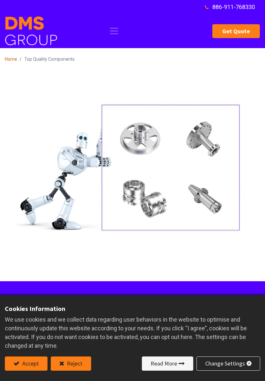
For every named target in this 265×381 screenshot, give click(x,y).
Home (11, 59)
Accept (30, 363)
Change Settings (225, 363)
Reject (74, 363)
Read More (164, 363)
